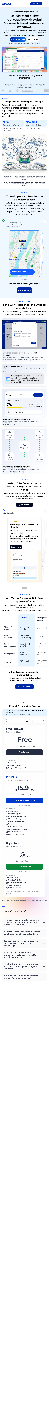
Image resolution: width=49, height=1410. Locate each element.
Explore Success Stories (24, 91)
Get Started (36, 4)
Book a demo (24, 290)
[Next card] (45, 221)
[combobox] (35, 720)
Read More (16, 547)
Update (38, 395)
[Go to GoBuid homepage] (6, 4)
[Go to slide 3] (25, 279)
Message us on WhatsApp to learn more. (20, 714)
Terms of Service (41, 900)
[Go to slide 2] (24, 279)
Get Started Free (18, 39)
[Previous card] (40, 221)
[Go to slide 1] (23, 279)
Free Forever (24, 752)
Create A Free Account (24, 800)
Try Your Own (23, 504)
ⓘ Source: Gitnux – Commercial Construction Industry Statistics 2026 (21, 129)
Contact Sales (24, 866)
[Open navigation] (45, 3)
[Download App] (27, 3)
